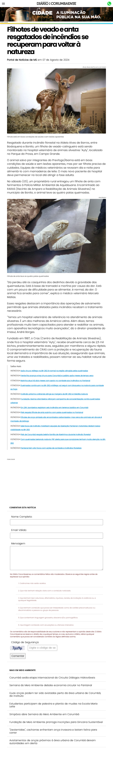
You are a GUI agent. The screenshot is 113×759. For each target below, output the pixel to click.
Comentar (17, 656)
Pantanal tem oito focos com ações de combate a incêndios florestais (51, 448)
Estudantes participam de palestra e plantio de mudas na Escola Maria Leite (53, 705)
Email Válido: (19, 530)
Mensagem (18, 543)
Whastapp (109, 4)
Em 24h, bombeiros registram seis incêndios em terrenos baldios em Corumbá (54, 407)
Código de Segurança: (25, 642)
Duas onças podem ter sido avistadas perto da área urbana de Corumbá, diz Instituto (55, 694)
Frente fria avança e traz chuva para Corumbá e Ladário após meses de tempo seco (57, 375)
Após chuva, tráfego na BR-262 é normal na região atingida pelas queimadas (54, 370)
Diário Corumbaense (56, 3)
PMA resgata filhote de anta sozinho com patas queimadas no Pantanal (52, 412)
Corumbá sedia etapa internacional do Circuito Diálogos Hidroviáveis (52, 677)
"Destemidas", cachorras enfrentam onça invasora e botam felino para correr (53, 731)
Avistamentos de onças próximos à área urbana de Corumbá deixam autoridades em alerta (52, 742)
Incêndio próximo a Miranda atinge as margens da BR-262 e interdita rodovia (54, 394)
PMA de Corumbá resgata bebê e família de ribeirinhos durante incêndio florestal (56, 434)
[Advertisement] (56, 480)
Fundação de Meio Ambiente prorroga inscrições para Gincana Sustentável (56, 722)
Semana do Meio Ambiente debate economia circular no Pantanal (50, 685)
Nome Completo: (21, 516)
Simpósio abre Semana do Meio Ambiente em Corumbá (44, 714)
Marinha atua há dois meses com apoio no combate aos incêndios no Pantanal (55, 380)
